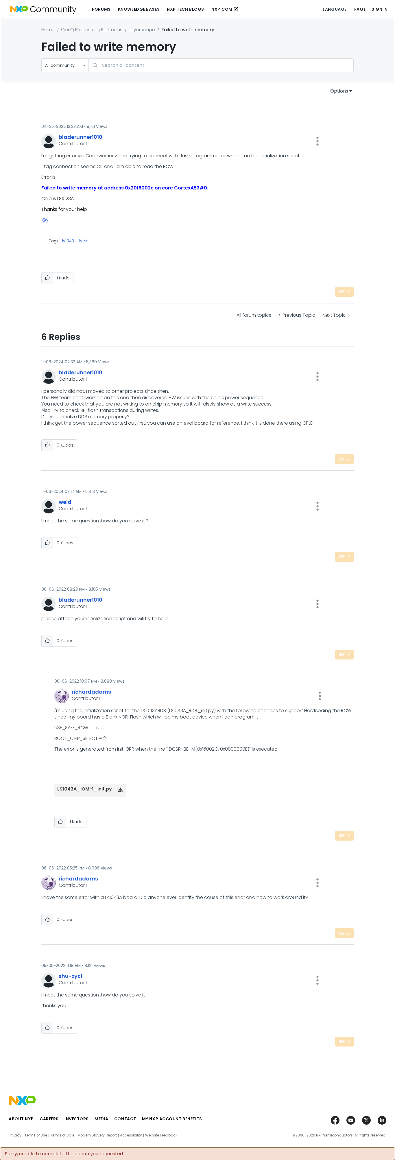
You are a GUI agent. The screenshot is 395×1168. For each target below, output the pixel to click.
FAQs (360, 9)
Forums (101, 9)
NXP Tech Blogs (185, 9)
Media (101, 1119)
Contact (125, 1119)
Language (334, 9)
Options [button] (339, 91)
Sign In (380, 9)
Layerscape (142, 29)
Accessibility (131, 1135)
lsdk (83, 241)
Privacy (15, 1135)
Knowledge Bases (139, 9)
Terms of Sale (62, 1135)
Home (48, 29)
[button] (317, 141)
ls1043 (68, 241)
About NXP (21, 1119)
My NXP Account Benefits (172, 1119)
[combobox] (221, 65)
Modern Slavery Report (97, 1135)
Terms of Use (36, 1135)
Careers (49, 1119)
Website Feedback (161, 1135)
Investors (76, 1119)
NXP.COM (221, 9)
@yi (45, 220)
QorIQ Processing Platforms (91, 29)
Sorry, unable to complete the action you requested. (64, 1154)
